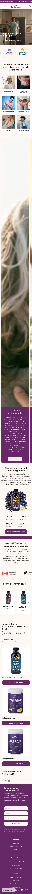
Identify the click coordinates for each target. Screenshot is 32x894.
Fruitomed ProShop (16, 868)
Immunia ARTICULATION (12, 678)
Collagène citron (8, 718)
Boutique (16, 843)
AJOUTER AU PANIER (16, 682)
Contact (16, 853)
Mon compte (16, 890)
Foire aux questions (16, 877)
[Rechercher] (6, 6)
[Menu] (2, 6)
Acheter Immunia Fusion (16, 532)
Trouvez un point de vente (16, 846)
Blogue (16, 849)
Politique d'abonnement (16, 887)
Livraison (16, 880)
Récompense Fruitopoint (16, 862)
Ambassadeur (16, 865)
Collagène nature (8, 759)
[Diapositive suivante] (29, 301)
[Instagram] (6, 781)
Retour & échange (16, 884)
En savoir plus (15, 459)
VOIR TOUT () (9, 640)
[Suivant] (28, 602)
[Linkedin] (9, 781)
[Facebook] (2, 781)
